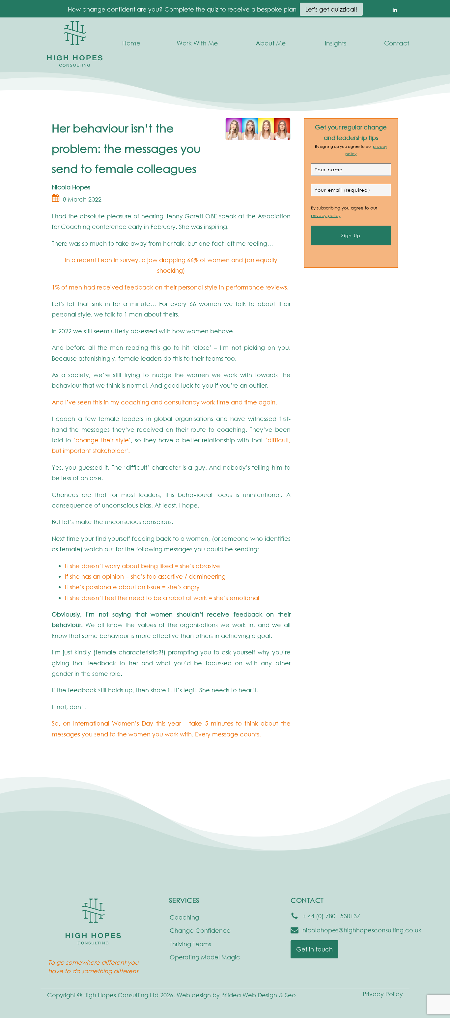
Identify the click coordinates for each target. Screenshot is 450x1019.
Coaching (184, 917)
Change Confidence (200, 930)
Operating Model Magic (205, 957)
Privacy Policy (383, 994)
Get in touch (314, 949)
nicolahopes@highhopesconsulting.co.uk (361, 930)
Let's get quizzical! (331, 9)
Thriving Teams (190, 944)
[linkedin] (395, 9)
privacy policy (326, 216)
